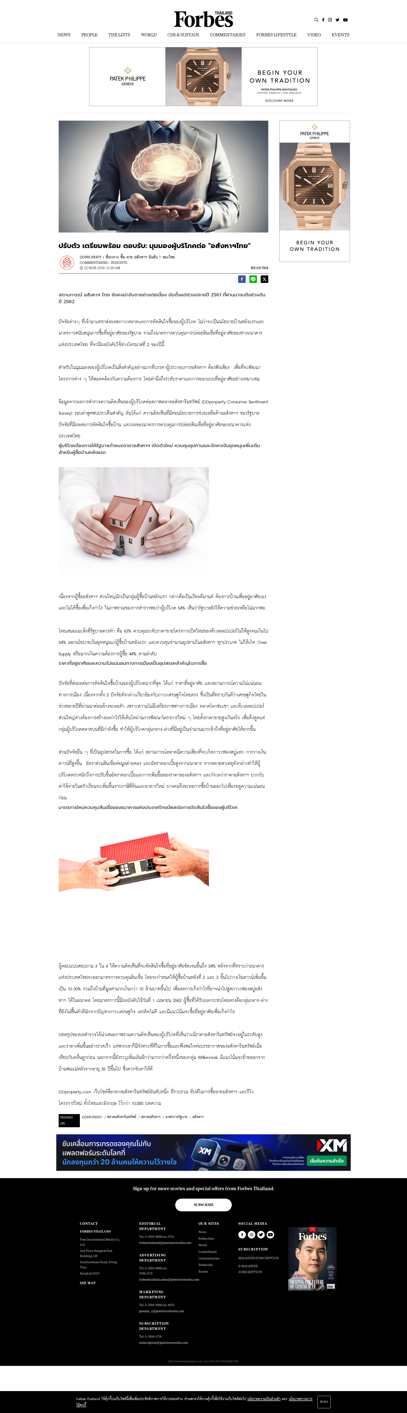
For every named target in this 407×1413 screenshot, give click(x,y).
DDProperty (92, 1117)
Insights (119, 263)
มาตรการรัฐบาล (176, 1117)
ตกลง (324, 1402)
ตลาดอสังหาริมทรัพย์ (121, 1117)
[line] (253, 280)
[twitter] (264, 280)
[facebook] (242, 280)
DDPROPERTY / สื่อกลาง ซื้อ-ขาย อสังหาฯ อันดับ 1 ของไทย (127, 257)
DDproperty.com (75, 1092)
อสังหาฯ (198, 1117)
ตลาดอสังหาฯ (150, 1117)
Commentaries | (95, 263)
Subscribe (203, 1205)
